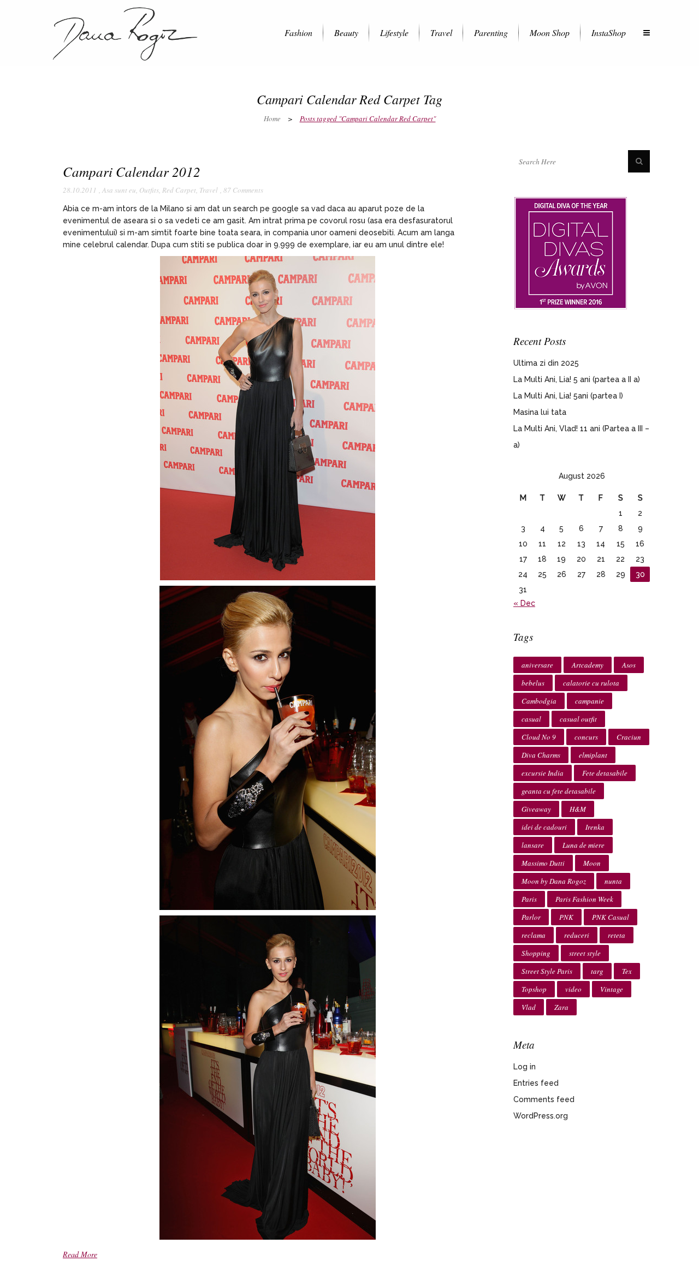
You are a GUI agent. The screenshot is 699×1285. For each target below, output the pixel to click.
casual (531, 719)
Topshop (534, 989)
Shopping (536, 953)
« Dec (524, 603)
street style (585, 953)
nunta (613, 881)
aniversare (537, 665)
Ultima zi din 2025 (546, 363)
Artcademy (587, 665)
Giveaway (536, 809)
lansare (533, 845)
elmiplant (593, 755)
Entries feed (536, 1083)
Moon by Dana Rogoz (554, 881)
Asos (629, 665)
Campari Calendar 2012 (131, 171)
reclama (534, 935)
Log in (524, 1066)
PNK (566, 917)
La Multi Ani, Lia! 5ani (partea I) (568, 395)
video (573, 989)
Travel (208, 190)
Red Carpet (179, 190)
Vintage (611, 989)
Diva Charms (541, 755)
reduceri (576, 935)
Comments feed (543, 1099)
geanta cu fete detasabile (559, 791)
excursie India (543, 773)
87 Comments (243, 190)
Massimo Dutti (543, 863)
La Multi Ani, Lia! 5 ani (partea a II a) (576, 379)
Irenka (595, 827)
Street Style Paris (547, 971)
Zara (561, 1007)
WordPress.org (540, 1115)
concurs (586, 737)
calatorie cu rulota (591, 683)
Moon (592, 863)
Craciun (629, 737)
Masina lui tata (539, 412)
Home (272, 118)
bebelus (533, 683)
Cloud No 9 (539, 737)
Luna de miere (583, 845)
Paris (529, 899)
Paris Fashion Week (584, 899)
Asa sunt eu (119, 190)
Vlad (529, 1007)
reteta (616, 935)
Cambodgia (539, 701)
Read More (80, 1254)
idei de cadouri (544, 827)
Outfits (149, 190)
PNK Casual (610, 917)
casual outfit (578, 719)
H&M (578, 809)
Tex (627, 971)
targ (597, 971)
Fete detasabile (604, 773)
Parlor (531, 917)
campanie (589, 701)
